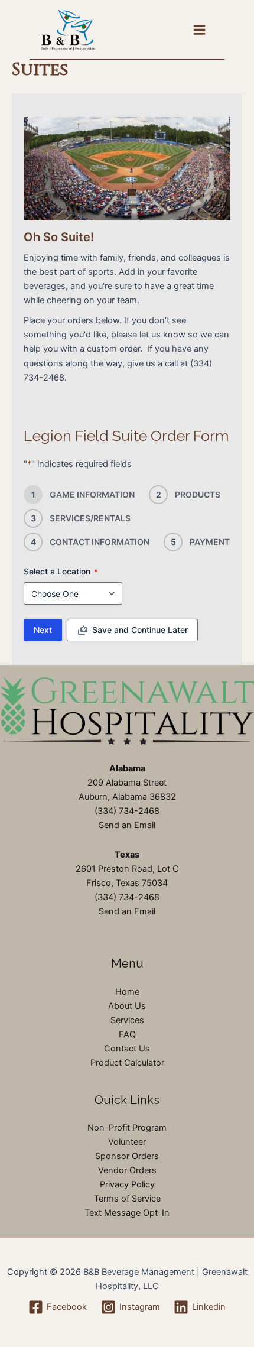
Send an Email (127, 825)
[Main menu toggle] (199, 30)
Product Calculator (127, 1062)
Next (43, 630)
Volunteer (127, 1142)
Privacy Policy (127, 1184)
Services (127, 1020)
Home (127, 991)
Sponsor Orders (127, 1156)
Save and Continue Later (140, 630)
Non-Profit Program (127, 1127)
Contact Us (127, 1048)
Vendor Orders (127, 1170)
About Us (127, 1006)
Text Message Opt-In (127, 1213)
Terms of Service (127, 1198)
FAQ (127, 1034)
